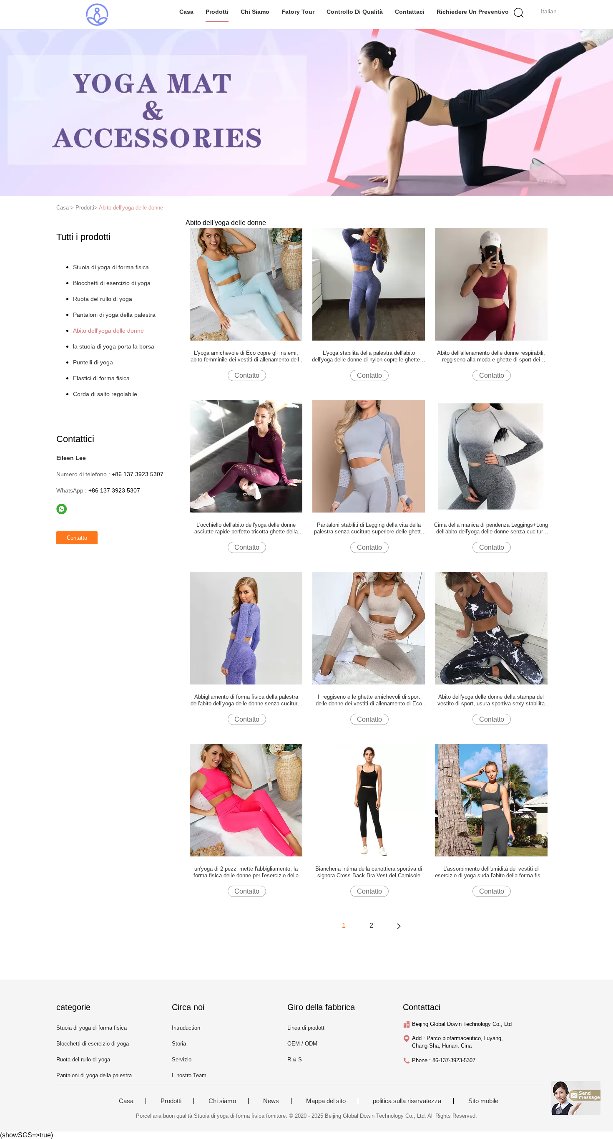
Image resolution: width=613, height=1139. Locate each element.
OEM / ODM (302, 1044)
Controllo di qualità (355, 11)
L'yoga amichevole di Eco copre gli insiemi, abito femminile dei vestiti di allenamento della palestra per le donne (246, 356)
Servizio (181, 1059)
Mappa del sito (326, 1101)
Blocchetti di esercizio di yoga (112, 283)
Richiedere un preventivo (473, 11)
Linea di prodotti (306, 1028)
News (271, 1101)
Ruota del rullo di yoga (102, 298)
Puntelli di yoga (93, 362)
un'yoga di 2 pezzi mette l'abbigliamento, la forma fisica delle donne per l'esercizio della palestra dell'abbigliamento (246, 872)
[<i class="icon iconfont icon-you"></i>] (398, 925)
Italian (549, 11)
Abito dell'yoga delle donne (131, 208)
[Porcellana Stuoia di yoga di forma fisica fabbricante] (97, 14)
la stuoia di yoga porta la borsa (113, 346)
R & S (294, 1059)
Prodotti (217, 11)
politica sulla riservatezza (407, 1101)
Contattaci (410, 11)
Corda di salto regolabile (105, 394)
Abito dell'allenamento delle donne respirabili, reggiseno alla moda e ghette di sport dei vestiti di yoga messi (491, 356)
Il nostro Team (189, 1075)
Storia (179, 1044)
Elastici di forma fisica (101, 378)
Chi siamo (255, 11)
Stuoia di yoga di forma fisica (111, 267)
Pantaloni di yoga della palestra (114, 314)
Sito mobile (483, 1101)
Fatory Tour (297, 11)
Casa (186, 11)
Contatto (246, 375)
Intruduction (186, 1028)
